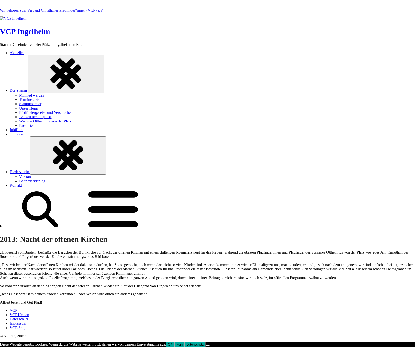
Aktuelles (17, 53)
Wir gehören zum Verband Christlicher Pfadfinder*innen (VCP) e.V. (52, 10)
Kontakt (16, 185)
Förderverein (20, 172)
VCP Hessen (19, 315)
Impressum (18, 323)
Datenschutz (19, 319)
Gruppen (16, 134)
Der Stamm (19, 90)
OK (170, 344)
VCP (13, 310)
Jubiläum (16, 130)
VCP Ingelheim (25, 31)
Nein (179, 344)
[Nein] (208, 345)
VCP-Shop (18, 328)
